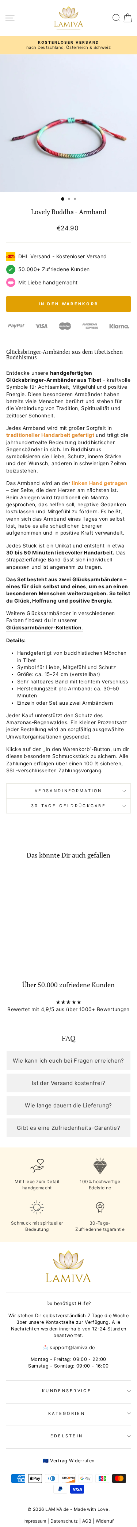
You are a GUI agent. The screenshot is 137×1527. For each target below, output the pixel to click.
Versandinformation (68, 790)
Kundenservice (66, 1390)
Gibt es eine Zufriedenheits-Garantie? (68, 1127)
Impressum (34, 1521)
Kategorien (66, 1413)
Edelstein (66, 1435)
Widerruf (105, 1521)
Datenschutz (64, 1521)
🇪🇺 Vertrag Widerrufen (69, 1460)
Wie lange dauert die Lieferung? (68, 1105)
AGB (87, 1521)
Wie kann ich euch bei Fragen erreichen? (68, 1060)
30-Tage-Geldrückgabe (68, 805)
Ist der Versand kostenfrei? (68, 1082)
